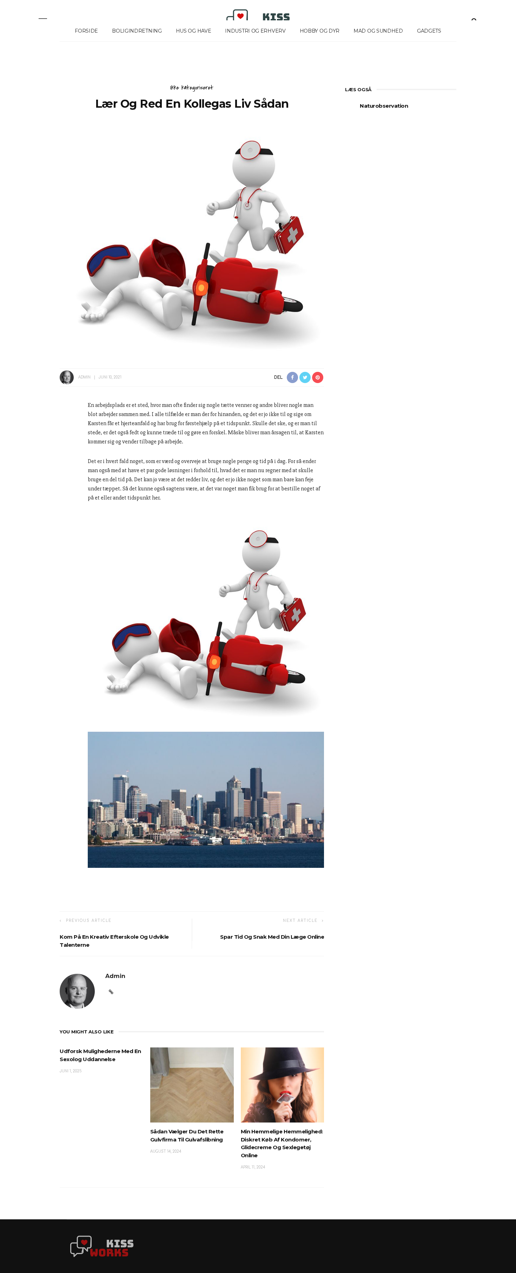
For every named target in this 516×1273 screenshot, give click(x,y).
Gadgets (429, 31)
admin (84, 377)
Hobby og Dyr (319, 31)
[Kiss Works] (102, 1245)
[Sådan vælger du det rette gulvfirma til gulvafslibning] (192, 1084)
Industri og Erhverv (255, 31)
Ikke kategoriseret (191, 87)
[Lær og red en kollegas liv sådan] (192, 237)
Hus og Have (193, 31)
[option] (400, 109)
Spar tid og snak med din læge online (272, 936)
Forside (86, 31)
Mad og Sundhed (378, 31)
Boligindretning (137, 31)
